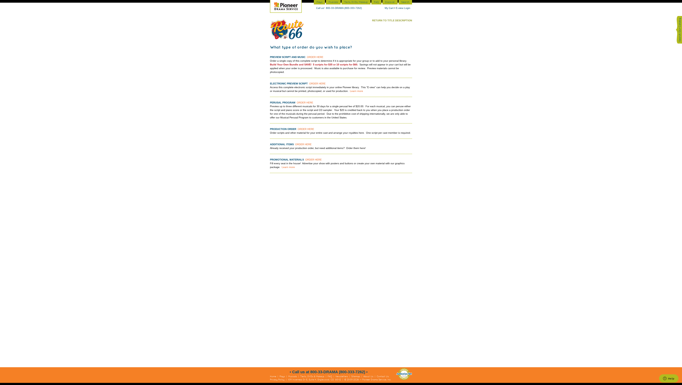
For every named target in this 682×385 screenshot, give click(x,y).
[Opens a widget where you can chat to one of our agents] (668, 378)
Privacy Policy (277, 379)
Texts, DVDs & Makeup (312, 376)
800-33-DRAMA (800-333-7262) (344, 8)
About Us (368, 376)
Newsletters (341, 376)
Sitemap (355, 376)
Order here (315, 57)
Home (273, 376)
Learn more (356, 91)
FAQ (330, 376)
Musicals (292, 376)
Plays (282, 376)
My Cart (389, 8)
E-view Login (403, 8)
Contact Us (383, 376)
